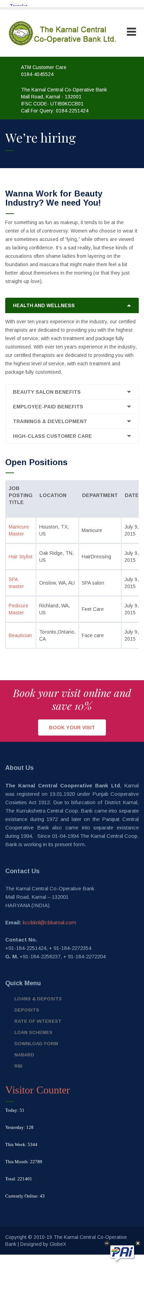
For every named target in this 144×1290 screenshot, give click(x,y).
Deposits (26, 1010)
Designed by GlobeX (43, 1244)
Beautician (20, 635)
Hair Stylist (21, 556)
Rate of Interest (38, 1021)
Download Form (36, 1043)
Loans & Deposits (38, 998)
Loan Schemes (33, 1032)
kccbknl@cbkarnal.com (49, 922)
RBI (18, 1066)
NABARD (24, 1054)
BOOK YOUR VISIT (72, 727)
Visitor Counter (37, 1090)
